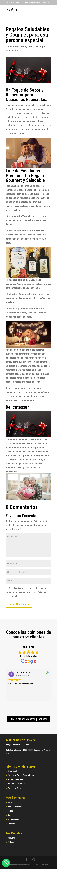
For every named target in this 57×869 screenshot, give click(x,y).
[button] (6, 863)
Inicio (10, 802)
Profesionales (13, 819)
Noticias (38, 46)
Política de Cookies (16, 788)
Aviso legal (12, 771)
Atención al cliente (15, 779)
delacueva (14, 46)
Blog (9, 815)
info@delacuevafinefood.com (18, 745)
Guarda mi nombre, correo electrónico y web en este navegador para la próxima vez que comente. (26, 592)
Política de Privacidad (16, 784)
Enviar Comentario (19, 604)
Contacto (11, 824)
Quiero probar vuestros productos (28, 719)
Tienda (10, 811)
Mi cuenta (11, 838)
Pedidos (11, 842)
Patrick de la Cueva (15, 806)
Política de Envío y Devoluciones (21, 775)
